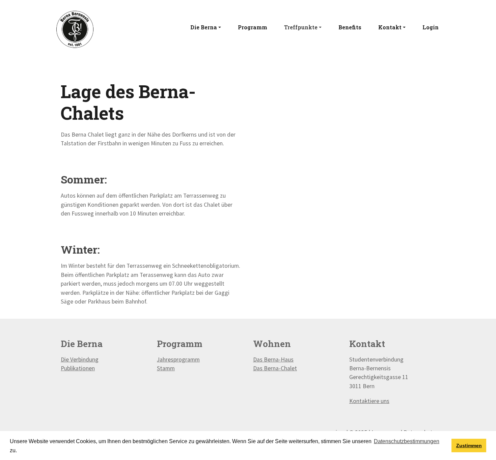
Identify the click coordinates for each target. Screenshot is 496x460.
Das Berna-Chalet (275, 368)
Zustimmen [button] (469, 445)
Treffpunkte (301, 27)
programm (186, 359)
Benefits (349, 27)
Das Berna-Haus (273, 359)
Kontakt (390, 27)
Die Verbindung (80, 359)
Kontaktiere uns (369, 401)
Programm (252, 27)
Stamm (166, 368)
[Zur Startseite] (75, 28)
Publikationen (78, 368)
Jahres (165, 359)
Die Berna (203, 27)
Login (430, 27)
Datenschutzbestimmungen (406, 441)
